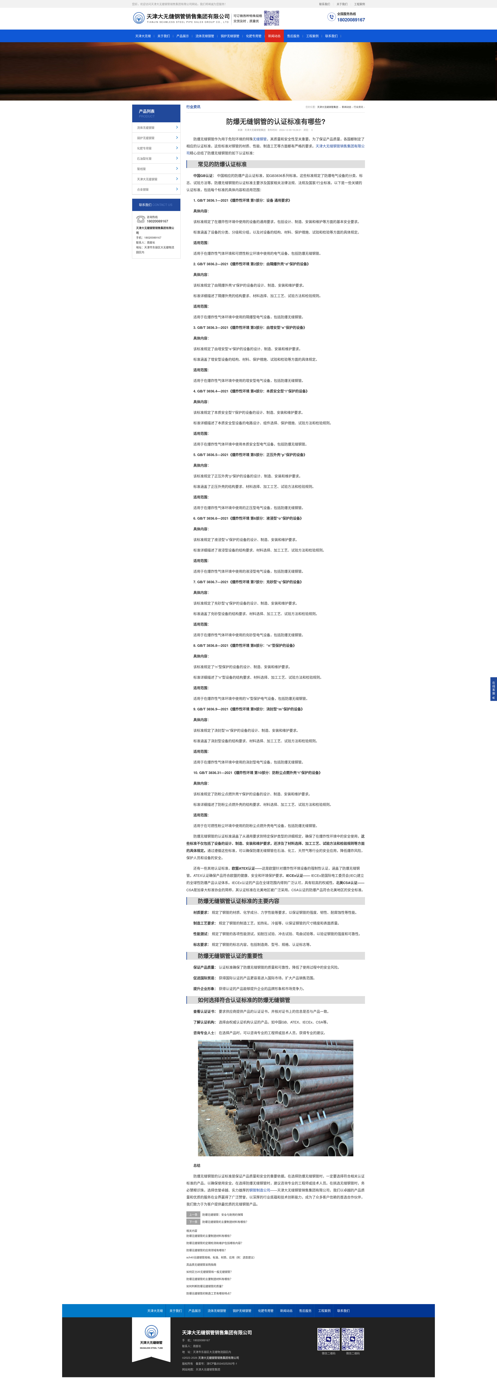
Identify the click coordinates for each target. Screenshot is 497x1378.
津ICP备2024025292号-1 (222, 1363)
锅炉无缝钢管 (230, 36)
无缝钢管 (260, 138)
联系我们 (324, 4)
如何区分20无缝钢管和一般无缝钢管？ (209, 1272)
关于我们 (342, 4)
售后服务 (293, 36)
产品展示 (182, 36)
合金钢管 (143, 189)
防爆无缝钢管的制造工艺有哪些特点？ (209, 1293)
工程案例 (359, 4)
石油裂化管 (144, 158)
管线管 (141, 169)
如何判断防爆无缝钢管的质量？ (205, 1286)
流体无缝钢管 (204, 36)
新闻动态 (274, 36)
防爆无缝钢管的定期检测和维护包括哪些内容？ (214, 1243)
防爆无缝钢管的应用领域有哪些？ (206, 1250)
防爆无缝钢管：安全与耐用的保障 (222, 1214)
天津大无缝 (143, 36)
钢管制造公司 (259, 1189)
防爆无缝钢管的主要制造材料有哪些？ (225, 1222)
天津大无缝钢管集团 (327, 107)
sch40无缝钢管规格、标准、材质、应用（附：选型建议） (221, 1257)
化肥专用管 (254, 36)
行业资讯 (358, 107)
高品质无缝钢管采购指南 (201, 1264)
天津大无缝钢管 (147, 179)
